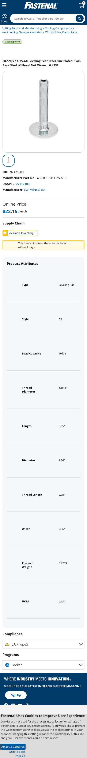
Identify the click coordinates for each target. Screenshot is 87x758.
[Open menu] (3, 5)
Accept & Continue (12, 746)
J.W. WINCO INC (35, 190)
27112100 (23, 184)
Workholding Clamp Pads (61, 32)
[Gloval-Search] (80, 18)
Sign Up (16, 695)
